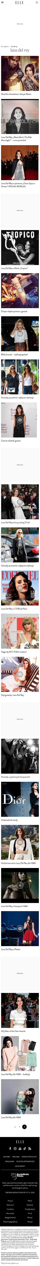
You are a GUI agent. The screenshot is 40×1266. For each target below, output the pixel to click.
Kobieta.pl (30, 1205)
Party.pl (10, 1201)
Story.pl (29, 1222)
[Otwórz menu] (2, 2)
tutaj (17, 1263)
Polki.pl (30, 1201)
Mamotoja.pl (10, 1213)
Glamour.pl (10, 1205)
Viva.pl (30, 1213)
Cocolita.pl (10, 1209)
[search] (37, 2)
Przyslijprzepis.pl (30, 1209)
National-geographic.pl (10, 1222)
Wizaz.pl (29, 1217)
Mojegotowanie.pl (10, 1217)
